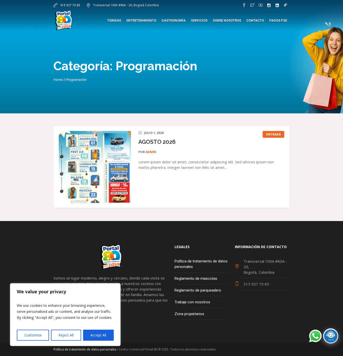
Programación (76, 80)
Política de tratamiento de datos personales (201, 264)
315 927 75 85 (70, 5)
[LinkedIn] (277, 5)
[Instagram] (269, 5)
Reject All (66, 335)
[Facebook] (244, 5)
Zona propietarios (189, 314)
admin (151, 152)
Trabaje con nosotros (192, 302)
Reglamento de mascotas (196, 278)
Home (57, 80)
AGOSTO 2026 (157, 141)
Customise (33, 335)
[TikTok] (285, 5)
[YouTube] (261, 5)
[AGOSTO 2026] (95, 167)
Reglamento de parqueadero (198, 290)
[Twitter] (252, 5)
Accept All (98, 335)
